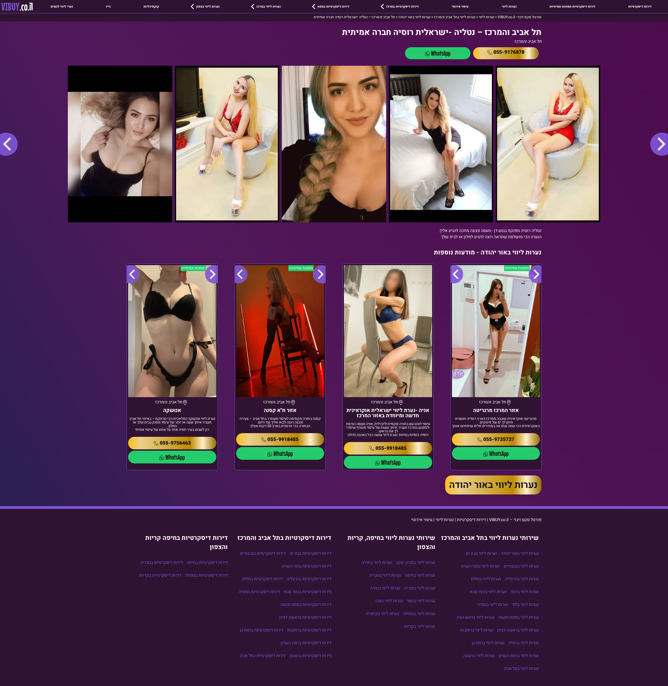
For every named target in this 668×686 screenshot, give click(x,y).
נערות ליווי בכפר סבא (488, 592)
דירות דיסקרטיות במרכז (402, 6)
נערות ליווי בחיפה (420, 575)
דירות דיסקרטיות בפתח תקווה (305, 604)
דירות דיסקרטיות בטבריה (161, 562)
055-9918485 (391, 448)
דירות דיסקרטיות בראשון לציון (305, 617)
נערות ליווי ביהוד (524, 592)
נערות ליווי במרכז (269, 6)
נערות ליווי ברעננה (479, 656)
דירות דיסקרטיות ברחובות (309, 630)
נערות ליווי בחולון (486, 579)
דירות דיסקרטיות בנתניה (259, 592)
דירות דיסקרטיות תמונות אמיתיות (572, 6)
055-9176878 (508, 52)
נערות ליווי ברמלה (523, 643)
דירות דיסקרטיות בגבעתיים (263, 553)
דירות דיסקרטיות (640, 6)
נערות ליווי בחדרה (376, 562)
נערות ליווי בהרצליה (522, 579)
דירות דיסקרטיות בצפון (333, 6)
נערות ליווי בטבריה (385, 575)
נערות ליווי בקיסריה (382, 614)
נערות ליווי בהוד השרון (480, 566)
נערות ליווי (509, 6)
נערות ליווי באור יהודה (493, 485)
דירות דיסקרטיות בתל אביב (262, 656)
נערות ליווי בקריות (419, 626)
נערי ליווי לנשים (62, 6)
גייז (108, 6)
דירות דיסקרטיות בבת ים (310, 553)
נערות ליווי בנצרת (385, 588)
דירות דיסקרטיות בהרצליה (309, 579)
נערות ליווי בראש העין (475, 617)
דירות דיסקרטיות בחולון (262, 579)
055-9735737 (498, 439)
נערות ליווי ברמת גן (488, 643)
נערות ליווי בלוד (525, 604)
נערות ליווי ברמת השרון (519, 656)
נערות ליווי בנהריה (419, 588)
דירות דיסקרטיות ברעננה (310, 656)
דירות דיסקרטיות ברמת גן (261, 630)
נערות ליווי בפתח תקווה (518, 617)
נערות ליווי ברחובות (476, 630)
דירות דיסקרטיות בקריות (160, 575)
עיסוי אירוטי (460, 6)
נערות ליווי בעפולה (419, 614)
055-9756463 (175, 443)
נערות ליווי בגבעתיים (521, 566)
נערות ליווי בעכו (389, 601)
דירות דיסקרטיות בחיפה (207, 562)
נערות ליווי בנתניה (492, 604)
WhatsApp (440, 53)
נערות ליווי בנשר (421, 601)
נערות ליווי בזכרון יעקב (415, 562)
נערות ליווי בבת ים (481, 553)
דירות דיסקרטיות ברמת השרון (306, 643)
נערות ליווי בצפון (208, 6)
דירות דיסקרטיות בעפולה (206, 575)
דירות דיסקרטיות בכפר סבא (307, 592)
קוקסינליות (151, 6)
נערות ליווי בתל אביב (521, 668)
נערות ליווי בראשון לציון (518, 630)
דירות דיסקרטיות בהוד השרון (306, 566)
